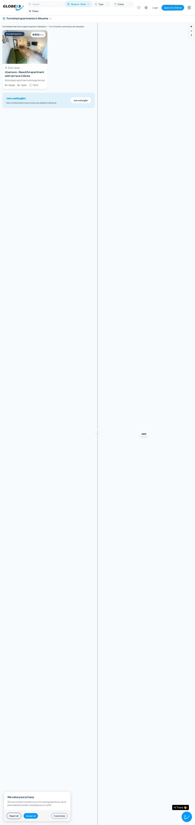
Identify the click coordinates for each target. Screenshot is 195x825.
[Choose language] (146, 7)
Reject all (13, 815)
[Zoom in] (191, 26)
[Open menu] (189, 7)
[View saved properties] (139, 7)
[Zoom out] (191, 31)
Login (155, 7)
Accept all (31, 815)
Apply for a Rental (173, 7)
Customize (59, 815)
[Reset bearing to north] (191, 35)
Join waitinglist (81, 100)
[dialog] (37, 806)
